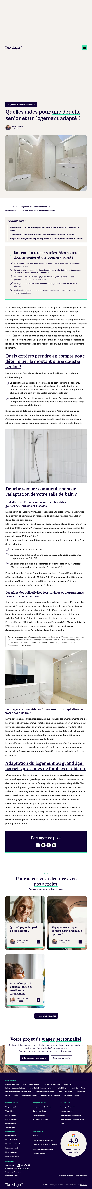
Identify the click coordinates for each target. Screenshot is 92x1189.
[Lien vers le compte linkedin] (18, 1165)
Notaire (35, 1136)
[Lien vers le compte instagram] (22, 1165)
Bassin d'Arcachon (12, 1084)
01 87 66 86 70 (23, 1169)
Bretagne (67, 1084)
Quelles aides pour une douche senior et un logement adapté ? (31, 210)
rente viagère (46, 731)
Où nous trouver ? (66, 1111)
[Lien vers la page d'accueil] (13, 48)
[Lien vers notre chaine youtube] (29, 1165)
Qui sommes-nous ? (12, 1144)
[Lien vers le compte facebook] (25, 1165)
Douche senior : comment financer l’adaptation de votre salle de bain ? (42, 234)
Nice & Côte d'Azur (65, 1092)
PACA (7, 1095)
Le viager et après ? (67, 1107)
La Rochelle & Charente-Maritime (41, 1088)
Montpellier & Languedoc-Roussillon (18, 1092)
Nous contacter (11, 1152)
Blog (15, 207)
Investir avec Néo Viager (42, 1107)
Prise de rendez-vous (13, 1172)
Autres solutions (11, 1119)
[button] (84, 47)
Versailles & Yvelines (71, 1095)
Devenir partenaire (39, 1153)
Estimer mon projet (12, 1148)
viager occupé (15, 727)
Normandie (81, 1092)
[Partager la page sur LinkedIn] (43, 845)
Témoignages (10, 1128)
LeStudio (83, 1185)
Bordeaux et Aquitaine (52, 1084)
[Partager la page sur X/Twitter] (48, 845)
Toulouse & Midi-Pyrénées (50, 1095)
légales (65, 1175)
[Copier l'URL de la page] (38, 845)
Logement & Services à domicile (34, 207)
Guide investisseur (40, 1111)
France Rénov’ (66, 573)
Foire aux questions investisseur (72, 1119)
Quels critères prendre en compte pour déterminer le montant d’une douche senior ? (44, 229)
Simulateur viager (11, 1175)
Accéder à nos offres (40, 1119)
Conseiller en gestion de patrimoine (45, 1145)
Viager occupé (10, 1107)
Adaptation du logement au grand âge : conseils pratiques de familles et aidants (46, 238)
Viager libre (9, 1111)
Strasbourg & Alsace (29, 1095)
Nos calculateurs (39, 1115)
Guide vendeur (10, 1123)
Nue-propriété (10, 1115)
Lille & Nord (62, 1088)
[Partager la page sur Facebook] (54, 845)
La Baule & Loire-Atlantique (15, 1088)
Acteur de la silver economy (43, 1149)
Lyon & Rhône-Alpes (77, 1088)
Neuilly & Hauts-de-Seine (45, 1092)
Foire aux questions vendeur (70, 1115)
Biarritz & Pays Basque (31, 1084)
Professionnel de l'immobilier (43, 1140)
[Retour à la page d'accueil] (14, 1185)
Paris (16, 1095)
